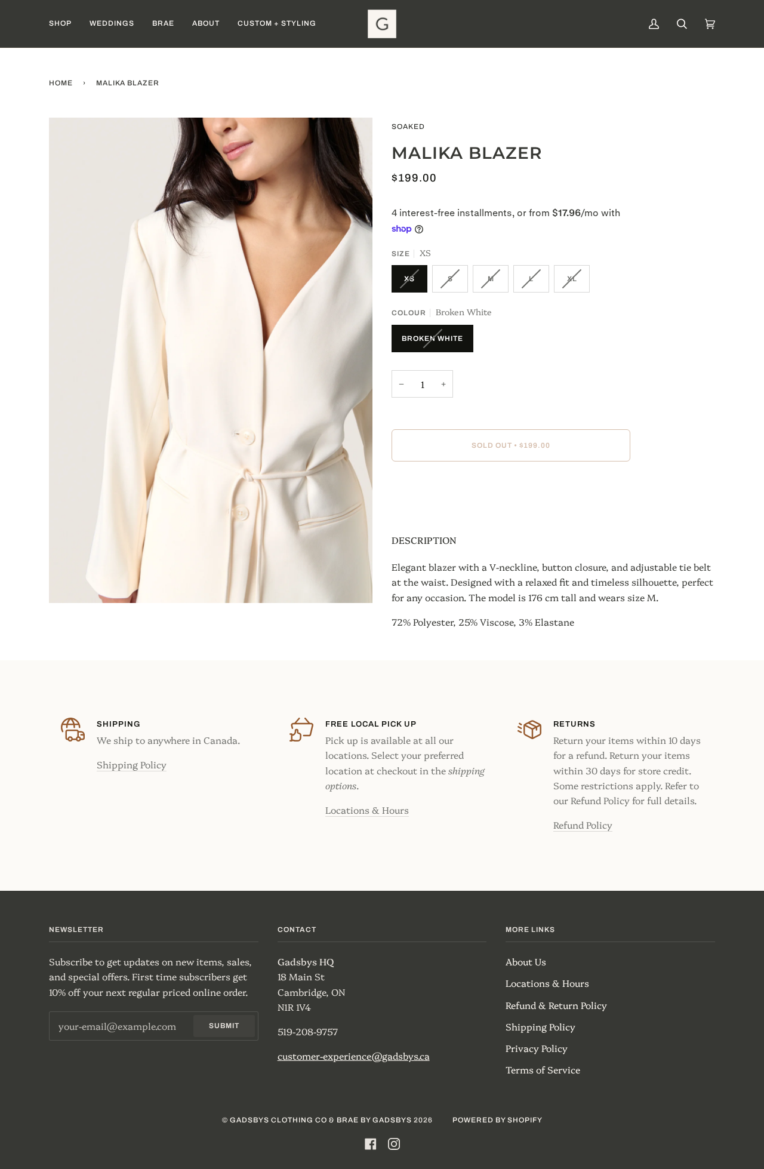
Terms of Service (543, 1069)
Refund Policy (582, 824)
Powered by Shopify (497, 1120)
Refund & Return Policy (556, 1004)
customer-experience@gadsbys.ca (354, 1055)
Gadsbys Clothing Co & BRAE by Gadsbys (321, 1120)
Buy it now (511, 495)
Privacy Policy (537, 1047)
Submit (224, 1026)
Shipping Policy (132, 764)
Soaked (408, 126)
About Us (526, 961)
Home (61, 83)
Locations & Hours (367, 809)
